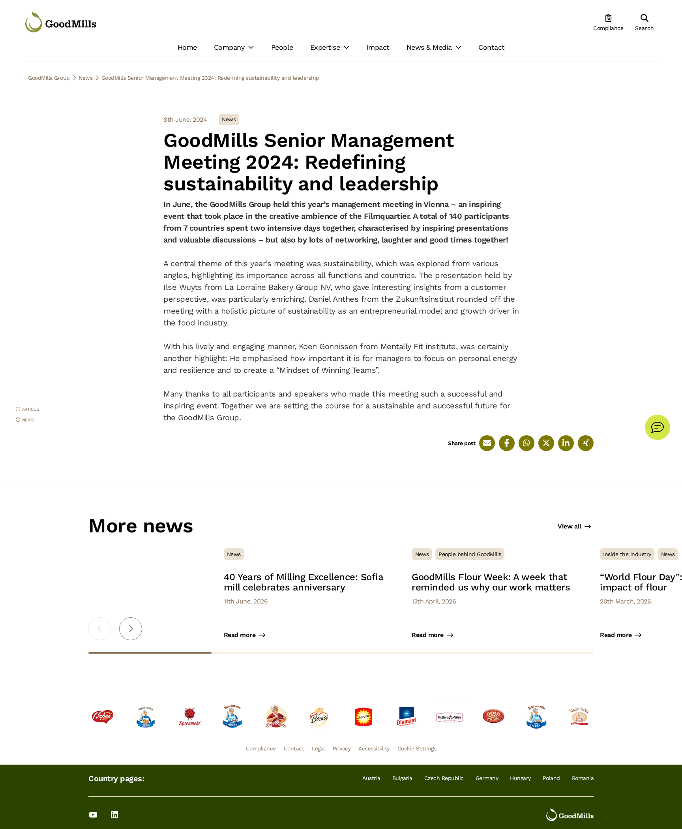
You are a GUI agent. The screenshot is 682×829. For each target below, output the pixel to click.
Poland (551, 778)
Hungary (520, 778)
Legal (318, 748)
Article (30, 409)
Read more (240, 635)
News (28, 420)
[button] (130, 628)
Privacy (342, 748)
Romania (583, 778)
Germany (487, 778)
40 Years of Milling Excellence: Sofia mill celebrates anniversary (304, 582)
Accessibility (374, 748)
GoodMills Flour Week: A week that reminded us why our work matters (491, 582)
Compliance (261, 748)
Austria (371, 778)
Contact (294, 748)
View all (569, 526)
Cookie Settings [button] (417, 748)
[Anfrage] (657, 427)
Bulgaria (402, 778)
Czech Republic (444, 778)
